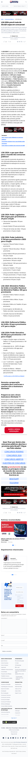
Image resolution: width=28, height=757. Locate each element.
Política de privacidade (14, 729)
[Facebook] (20, 738)
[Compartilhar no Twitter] (19, 41)
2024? (23, 145)
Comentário (4, 618)
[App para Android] (10, 738)
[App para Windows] (3, 738)
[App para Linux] (6, 738)
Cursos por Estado (5, 699)
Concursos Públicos (9, 19)
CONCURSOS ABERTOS (14, 459)
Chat (17, 663)
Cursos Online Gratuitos (6, 706)
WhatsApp (18, 665)
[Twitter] (23, 738)
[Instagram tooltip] (15, 738)
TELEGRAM (14, 482)
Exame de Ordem (5, 688)
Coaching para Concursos (7, 686)
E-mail (3, 640)
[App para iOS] (8, 738)
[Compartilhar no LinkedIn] (21, 41)
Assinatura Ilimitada (5, 684)
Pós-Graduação (4, 693)
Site (2, 645)
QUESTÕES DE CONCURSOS (14, 463)
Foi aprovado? (19, 678)
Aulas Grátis (18, 690)
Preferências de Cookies (6, 678)
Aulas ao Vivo (18, 688)
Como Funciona (4, 663)
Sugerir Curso (18, 693)
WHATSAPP (14, 479)
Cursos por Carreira (5, 697)
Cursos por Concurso (6, 695)
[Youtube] (13, 738)
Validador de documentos (7, 669)
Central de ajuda (20, 660)
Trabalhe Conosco (5, 676)
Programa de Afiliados (6, 673)
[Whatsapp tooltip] (18, 738)
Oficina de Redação (5, 703)
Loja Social (3, 667)
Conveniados (4, 671)
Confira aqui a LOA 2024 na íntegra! (14, 376)
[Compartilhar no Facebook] (17, 41)
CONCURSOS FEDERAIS (14, 451)
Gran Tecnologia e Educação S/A (20, 742)
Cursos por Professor (6, 701)
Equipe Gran (15, 36)
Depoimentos (18, 684)
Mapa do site (14, 734)
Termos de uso (14, 731)
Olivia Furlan (4, 542)
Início (2, 19)
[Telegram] (25, 738)
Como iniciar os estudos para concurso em (12, 145)
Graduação (3, 690)
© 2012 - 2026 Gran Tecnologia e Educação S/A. (14, 728)
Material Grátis (18, 686)
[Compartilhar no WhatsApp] (23, 41)
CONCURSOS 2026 (13, 455)
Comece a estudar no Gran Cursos (14, 494)
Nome (3, 635)
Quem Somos (4, 660)
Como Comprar (4, 665)
